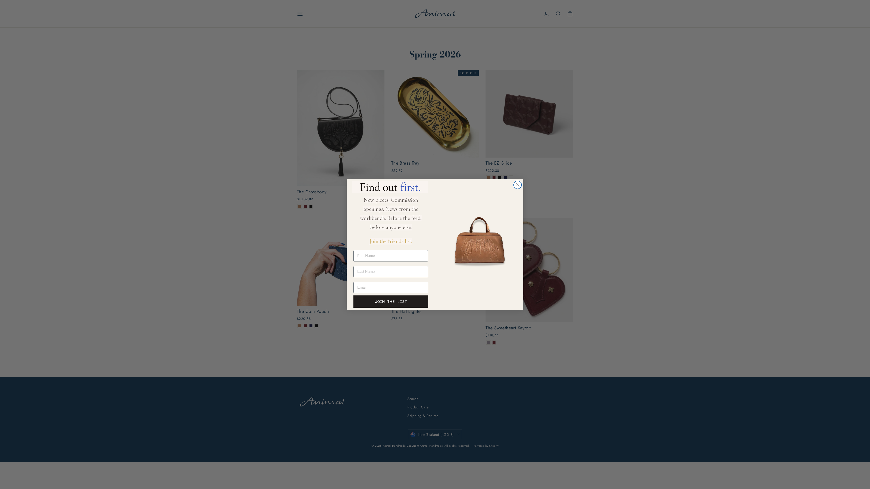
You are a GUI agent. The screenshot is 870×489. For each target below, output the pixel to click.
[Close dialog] (518, 185)
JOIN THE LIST (391, 301)
